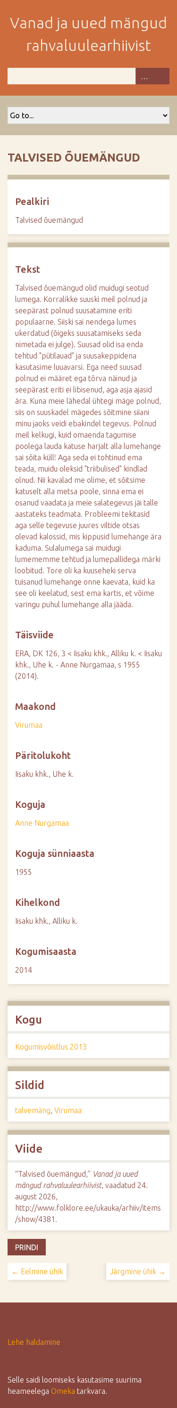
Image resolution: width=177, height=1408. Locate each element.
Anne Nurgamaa (42, 823)
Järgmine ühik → (138, 1271)
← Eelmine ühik (37, 1271)
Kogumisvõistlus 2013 (51, 1046)
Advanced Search (143, 76)
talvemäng (33, 1110)
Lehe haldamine (34, 1342)
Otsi (160, 76)
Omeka (63, 1391)
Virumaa (28, 725)
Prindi (26, 1247)
